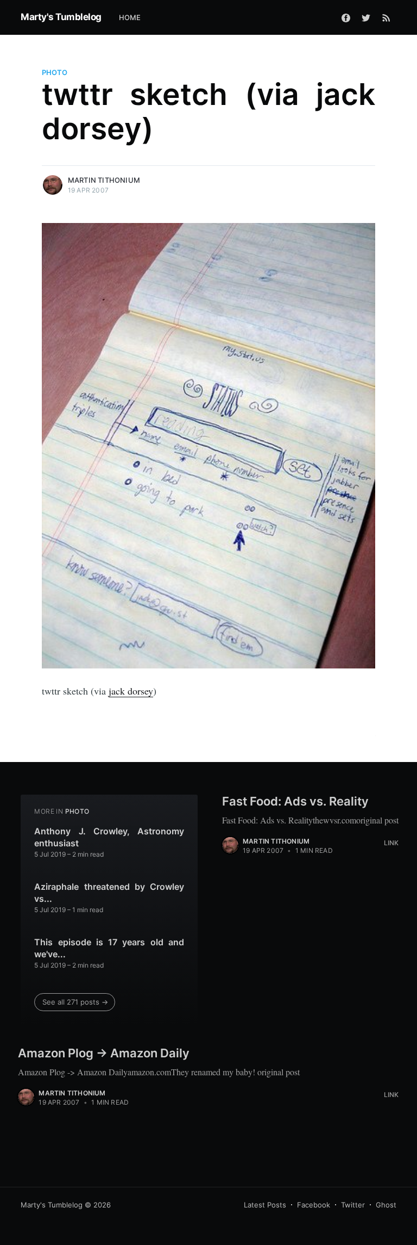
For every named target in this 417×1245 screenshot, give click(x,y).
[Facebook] (346, 17)
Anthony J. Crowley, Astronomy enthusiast (109, 837)
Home (130, 17)
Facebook (313, 1204)
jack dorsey (131, 690)
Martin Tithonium (104, 180)
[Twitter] (366, 17)
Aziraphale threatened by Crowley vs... (109, 892)
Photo (54, 72)
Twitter (353, 1204)
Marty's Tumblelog (61, 16)
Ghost (386, 1204)
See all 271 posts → (75, 1002)
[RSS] (386, 17)
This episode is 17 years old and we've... (109, 948)
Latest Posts (265, 1204)
